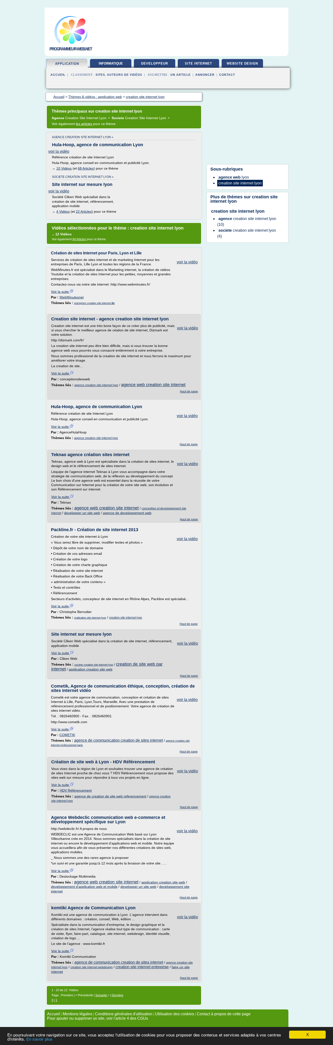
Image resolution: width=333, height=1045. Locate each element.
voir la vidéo (58, 151)
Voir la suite (60, 292)
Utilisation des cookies (174, 1014)
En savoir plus (39, 1039)
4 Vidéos (63, 211)
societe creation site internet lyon (93, 664)
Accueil (57, 75)
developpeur (154, 63)
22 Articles (84, 211)
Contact (227, 75)
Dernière (117, 995)
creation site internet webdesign (91, 967)
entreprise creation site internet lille (94, 303)
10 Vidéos (64, 168)
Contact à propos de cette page (224, 1014)
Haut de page (189, 391)
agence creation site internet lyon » (82, 137)
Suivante (101, 995)
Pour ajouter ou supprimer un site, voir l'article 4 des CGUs (97, 1018)
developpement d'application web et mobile (84, 887)
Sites (100, 75)
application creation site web (90, 669)
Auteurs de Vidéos (124, 75)
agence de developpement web (127, 513)
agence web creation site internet (153, 384)
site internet (198, 63)
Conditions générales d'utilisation (123, 1014)
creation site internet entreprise (142, 967)
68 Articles (86, 168)
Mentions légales (77, 1014)
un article (180, 75)
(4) (246, 233)
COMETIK (67, 735)
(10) (246, 222)
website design (242, 63)
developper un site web (82, 513)
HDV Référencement (76, 790)
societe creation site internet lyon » (83, 177)
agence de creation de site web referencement (110, 796)
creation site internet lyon (125, 617)
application (67, 64)
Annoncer (205, 75)
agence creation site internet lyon (96, 385)
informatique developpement (110, 65)
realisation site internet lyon (90, 617)
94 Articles (79, 239)
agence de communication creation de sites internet (118, 740)
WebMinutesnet (71, 297)
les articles (84, 124)
